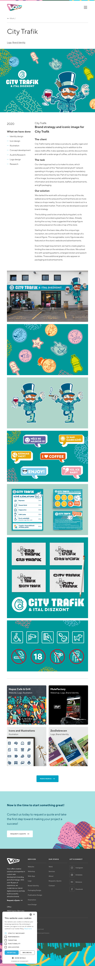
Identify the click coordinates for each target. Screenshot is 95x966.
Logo (9, 42)
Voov (14, 7)
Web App (31, 876)
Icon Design (32, 904)
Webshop (31, 871)
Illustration (32, 900)
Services (52, 871)
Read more (28, 929)
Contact (52, 886)
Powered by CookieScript (19, 961)
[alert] (19, 938)
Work (51, 867)
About (51, 876)
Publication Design (35, 895)
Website (31, 867)
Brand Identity (18, 42)
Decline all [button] (27, 953)
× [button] (34, 914)
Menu (85, 7)
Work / (13, 18)
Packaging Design (34, 890)
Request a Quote (13, 900)
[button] (20, 958)
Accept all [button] (11, 953)
